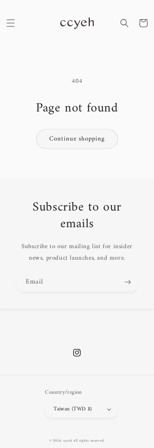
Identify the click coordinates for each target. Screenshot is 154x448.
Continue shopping (77, 139)
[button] (10, 23)
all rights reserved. (89, 441)
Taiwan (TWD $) (72, 409)
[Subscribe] (127, 282)
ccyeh (67, 441)
